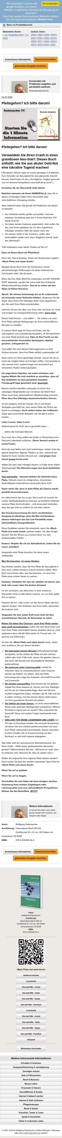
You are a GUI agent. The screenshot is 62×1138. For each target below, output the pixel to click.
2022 (33, 38)
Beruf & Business (31, 1080)
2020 (46, 38)
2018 (33, 41)
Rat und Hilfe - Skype (31, 999)
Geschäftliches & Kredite (31, 1092)
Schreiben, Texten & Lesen (31, 1113)
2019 (53, 38)
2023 (53, 35)
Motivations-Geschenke (31, 1048)
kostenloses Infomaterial (18, 59)
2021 (40, 38)
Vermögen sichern (31, 1071)
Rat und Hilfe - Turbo (31, 993)
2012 (46, 45)
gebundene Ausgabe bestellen (30, 66)
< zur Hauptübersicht (13, 35)
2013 (40, 45)
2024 (46, 35)
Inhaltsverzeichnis (31, 975)
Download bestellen (45, 59)
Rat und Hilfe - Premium (31, 1005)
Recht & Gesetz (31, 1109)
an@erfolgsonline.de (31, 1133)
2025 (40, 35)
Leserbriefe (31, 981)
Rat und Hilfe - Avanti (31, 987)
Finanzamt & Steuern (31, 1088)
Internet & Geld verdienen (31, 1100)
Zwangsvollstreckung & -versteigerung (31, 1067)
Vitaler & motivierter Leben (31, 1121)
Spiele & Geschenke (31, 1117)
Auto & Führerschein (31, 1075)
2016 (46, 41)
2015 (53, 41)
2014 (33, 45)
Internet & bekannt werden (31, 1096)
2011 (53, 45)
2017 (40, 41)
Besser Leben (31, 1084)
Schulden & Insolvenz (31, 1063)
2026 (33, 35)
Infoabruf (31, 1040)
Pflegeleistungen (31, 1104)
